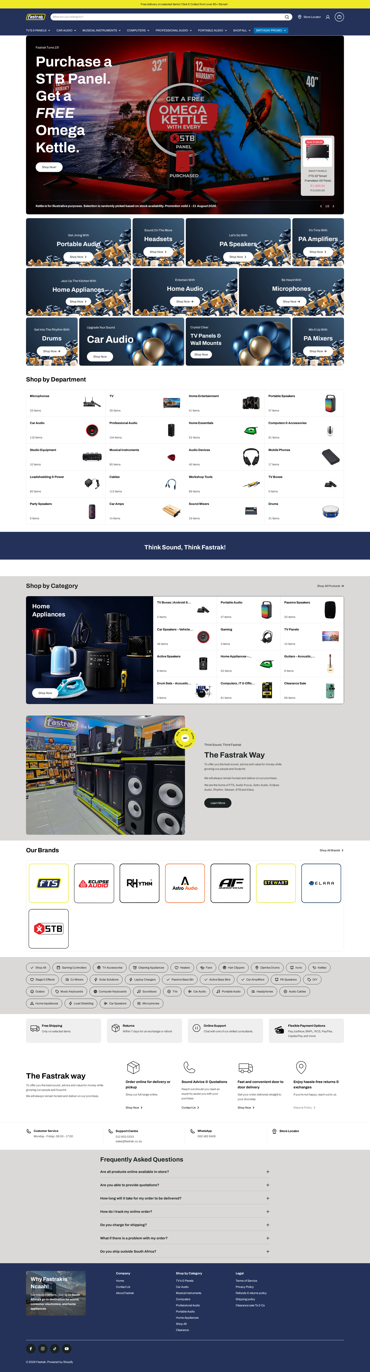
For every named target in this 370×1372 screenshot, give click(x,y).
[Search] (287, 17)
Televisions (317, 171)
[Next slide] (333, 206)
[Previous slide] (321, 206)
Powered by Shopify (60, 1362)
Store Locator (289, 1131)
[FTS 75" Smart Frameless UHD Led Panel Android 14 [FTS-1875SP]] (317, 152)
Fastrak (41, 1362)
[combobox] (171, 16)
